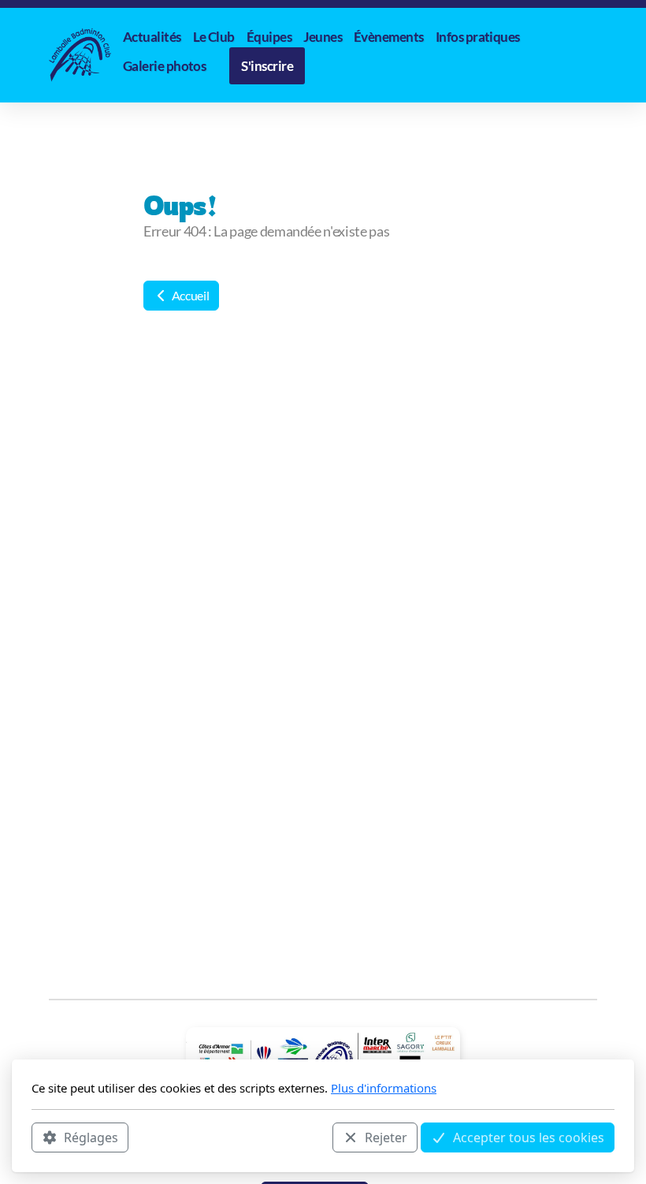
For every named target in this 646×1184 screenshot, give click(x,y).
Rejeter (386, 1137)
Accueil (189, 295)
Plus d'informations (383, 1088)
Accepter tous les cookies (528, 1137)
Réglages (91, 1137)
